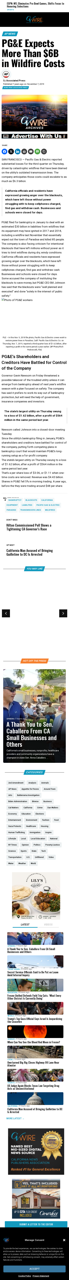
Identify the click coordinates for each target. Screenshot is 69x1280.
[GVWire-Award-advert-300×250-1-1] (36, 1174)
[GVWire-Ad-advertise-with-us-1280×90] (34, 137)
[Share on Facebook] (4, 151)
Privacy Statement (41, 1276)
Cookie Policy (24, 1276)
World (11, 1016)
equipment (12, 505)
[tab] (25, 925)
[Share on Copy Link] (44, 151)
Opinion (10, 719)
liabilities (27, 505)
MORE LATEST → (15, 1118)
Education (12, 993)
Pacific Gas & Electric (48, 505)
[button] (64, 1240)
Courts (11, 1083)
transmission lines (30, 510)
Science (11, 1039)
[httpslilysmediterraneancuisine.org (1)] (36, 919)
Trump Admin (14, 969)
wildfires (50, 510)
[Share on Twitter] (11, 151)
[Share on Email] (31, 151)
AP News (10, 33)
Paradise (11, 510)
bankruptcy (15, 500)
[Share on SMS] (37, 151)
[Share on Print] (24, 151)
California (47, 500)
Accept (35, 1268)
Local (10, 1060)
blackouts (31, 500)
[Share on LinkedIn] (18, 151)
